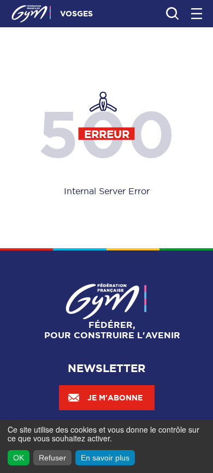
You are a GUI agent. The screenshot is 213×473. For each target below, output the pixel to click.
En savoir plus (105, 457)
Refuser (52, 457)
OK (18, 457)
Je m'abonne (115, 397)
